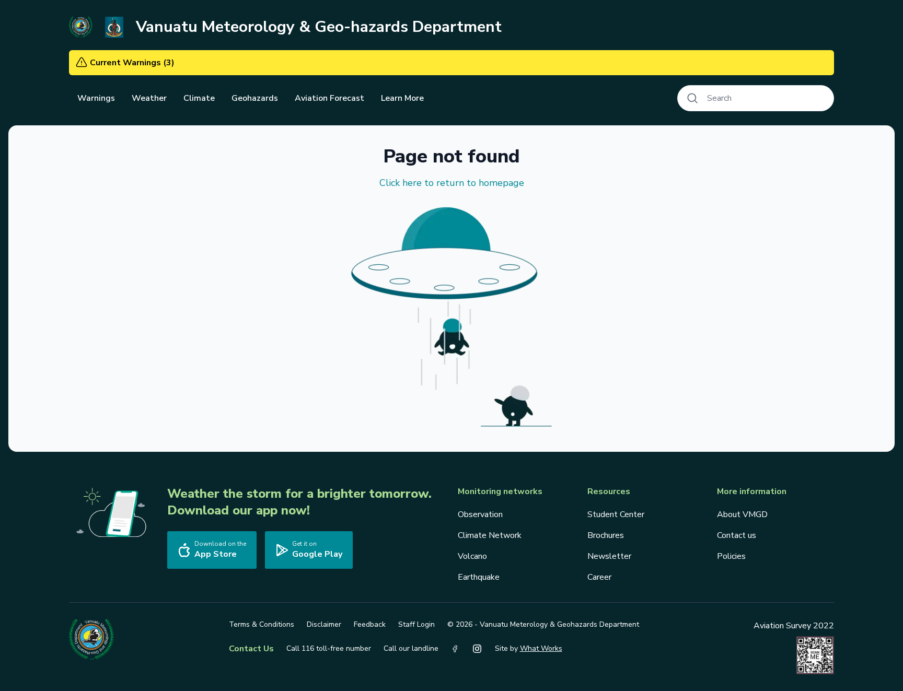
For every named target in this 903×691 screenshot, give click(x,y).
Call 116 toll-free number (328, 648)
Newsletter (609, 556)
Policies (731, 556)
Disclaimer (324, 624)
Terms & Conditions (261, 624)
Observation (480, 514)
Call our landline (411, 648)
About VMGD (742, 514)
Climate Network (490, 535)
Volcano (472, 556)
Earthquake (479, 577)
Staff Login (416, 624)
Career (599, 577)
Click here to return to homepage (451, 183)
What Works (541, 648)
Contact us (736, 535)
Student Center (615, 514)
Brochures (605, 535)
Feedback (370, 624)
